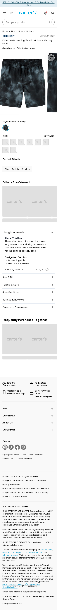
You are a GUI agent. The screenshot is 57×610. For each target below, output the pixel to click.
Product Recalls (25, 492)
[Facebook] (17, 447)
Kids (13, 31)
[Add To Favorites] (51, 57)
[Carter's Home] (28, 13)
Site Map (6, 496)
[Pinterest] (23, 447)
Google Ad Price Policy (12, 480)
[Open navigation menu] (4, 13)
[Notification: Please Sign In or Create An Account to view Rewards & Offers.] (45, 13)
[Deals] (11, 13)
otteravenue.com (10, 555)
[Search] (50, 22)
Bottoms (30, 31)
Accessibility (43, 488)
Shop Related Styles (17, 169)
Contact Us (7, 458)
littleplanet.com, (36, 552)
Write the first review (26, 48)
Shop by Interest (20, 496)
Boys (21, 31)
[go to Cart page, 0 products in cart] (52, 13)
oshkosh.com (8, 552)
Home (5, 31)
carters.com (46, 549)
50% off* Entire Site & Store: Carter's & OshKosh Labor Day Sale (29, 3)
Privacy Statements (11, 484)
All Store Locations (23, 458)
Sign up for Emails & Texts (14, 454)
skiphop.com (22, 552)
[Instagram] (5, 447)
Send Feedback (36, 454)
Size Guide (49, 135)
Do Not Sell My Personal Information (18, 488)
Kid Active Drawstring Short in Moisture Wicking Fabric (27, 42)
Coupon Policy (9, 492)
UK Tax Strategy (42, 492)
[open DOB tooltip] (53, 36)
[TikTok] (11, 447)
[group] (22, 83)
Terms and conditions (35, 480)
